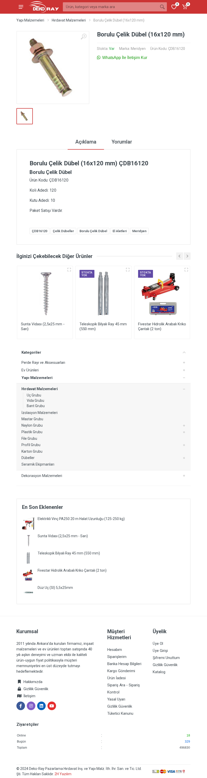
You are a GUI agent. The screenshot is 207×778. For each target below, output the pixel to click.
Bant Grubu (36, 406)
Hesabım (114, 649)
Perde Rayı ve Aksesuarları (43, 362)
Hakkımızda (32, 682)
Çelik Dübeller (63, 231)
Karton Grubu (31, 451)
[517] (69, 269)
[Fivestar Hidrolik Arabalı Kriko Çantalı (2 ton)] (28, 574)
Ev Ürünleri (30, 370)
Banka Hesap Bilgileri (124, 664)
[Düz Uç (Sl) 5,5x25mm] (28, 592)
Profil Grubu (30, 445)
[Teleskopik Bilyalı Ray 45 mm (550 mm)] (28, 557)
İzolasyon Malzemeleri (39, 413)
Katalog (159, 672)
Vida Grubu (35, 400)
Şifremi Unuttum (166, 657)
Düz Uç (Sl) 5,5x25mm (55, 588)
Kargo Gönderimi (121, 671)
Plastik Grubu (31, 432)
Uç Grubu (34, 395)
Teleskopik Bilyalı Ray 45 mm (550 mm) (69, 553)
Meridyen (138, 49)
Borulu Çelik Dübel (93, 231)
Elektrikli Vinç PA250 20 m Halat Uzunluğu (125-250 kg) (81, 519)
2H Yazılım (63, 774)
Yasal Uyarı (116, 699)
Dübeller (28, 458)
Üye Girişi (160, 650)
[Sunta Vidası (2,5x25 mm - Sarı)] (28, 540)
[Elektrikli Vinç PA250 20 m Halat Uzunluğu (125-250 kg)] (28, 523)
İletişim (29, 696)
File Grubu (29, 438)
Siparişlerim (116, 656)
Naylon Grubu (32, 425)
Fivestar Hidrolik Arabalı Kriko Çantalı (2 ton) (72, 570)
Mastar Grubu (32, 419)
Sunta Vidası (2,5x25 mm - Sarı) (63, 536)
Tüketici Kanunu (120, 713)
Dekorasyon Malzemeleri (41, 475)
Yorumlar (122, 142)
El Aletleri (120, 231)
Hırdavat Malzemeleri (69, 20)
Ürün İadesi (116, 678)
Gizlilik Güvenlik (35, 689)
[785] (186, 269)
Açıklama (85, 142)
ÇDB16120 (39, 231)
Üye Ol (158, 643)
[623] (128, 269)
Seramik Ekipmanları (37, 464)
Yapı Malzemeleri (30, 20)
